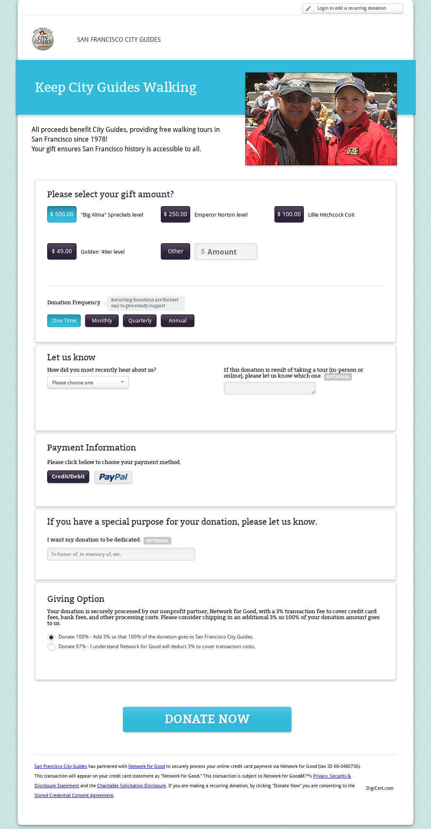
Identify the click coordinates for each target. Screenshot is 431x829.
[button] (379, 774)
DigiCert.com (380, 788)
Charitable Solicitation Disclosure (131, 786)
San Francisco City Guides (61, 766)
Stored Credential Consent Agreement (74, 795)
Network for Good (146, 766)
